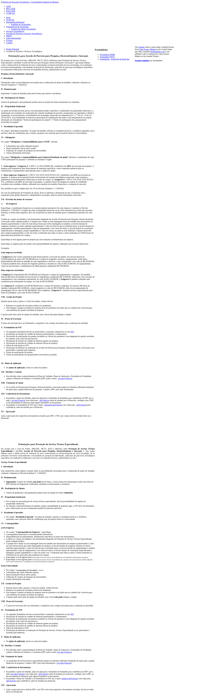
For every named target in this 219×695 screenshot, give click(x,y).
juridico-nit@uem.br (70, 678)
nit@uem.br (44, 400)
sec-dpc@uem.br (65, 378)
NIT (72, 332)
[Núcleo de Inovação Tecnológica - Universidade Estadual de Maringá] (30, 2)
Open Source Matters (147, 49)
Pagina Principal (12, 49)
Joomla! (141, 47)
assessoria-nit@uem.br (53, 405)
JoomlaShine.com (157, 52)
